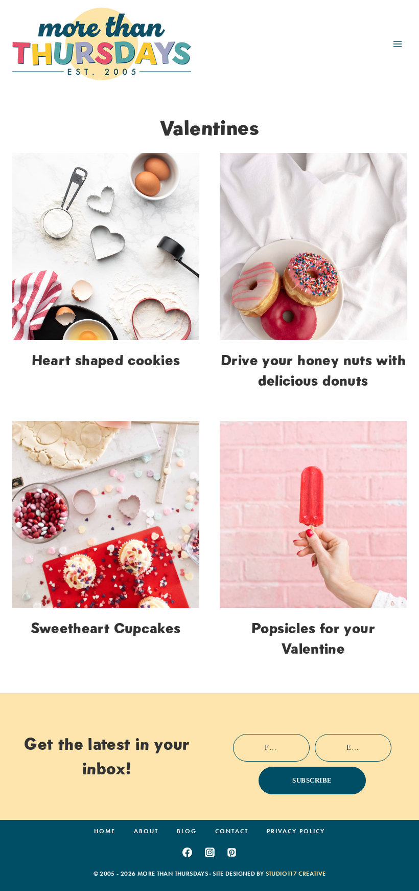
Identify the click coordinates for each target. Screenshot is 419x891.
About (146, 831)
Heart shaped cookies (106, 360)
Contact (231, 831)
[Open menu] (397, 44)
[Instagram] (209, 852)
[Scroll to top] (395, 851)
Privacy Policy (296, 831)
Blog (187, 831)
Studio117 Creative (296, 874)
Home (104, 831)
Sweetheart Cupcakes (105, 628)
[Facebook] (187, 852)
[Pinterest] (232, 852)
